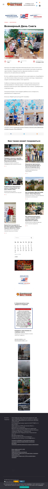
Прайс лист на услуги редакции (19, 452)
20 (23, 248)
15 (28, 247)
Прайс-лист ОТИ (16, 454)
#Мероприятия (9, 56)
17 (15, 248)
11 (17, 247)
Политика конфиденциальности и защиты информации (25, 444)
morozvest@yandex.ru (29, 5)
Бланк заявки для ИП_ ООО (18, 449)
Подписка (6, 419)
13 (23, 247)
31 (15, 252)
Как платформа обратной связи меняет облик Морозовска (34, 193)
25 (18, 250)
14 (25, 247)
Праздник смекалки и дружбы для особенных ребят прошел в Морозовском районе (13, 160)
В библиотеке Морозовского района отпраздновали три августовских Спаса (12, 188)
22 (28, 248)
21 (25, 248)
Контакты (6, 417)
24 (15, 250)
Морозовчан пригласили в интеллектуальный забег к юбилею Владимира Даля (33, 166)
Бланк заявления (16, 450)
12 (20, 247)
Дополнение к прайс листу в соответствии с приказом (25, 453)
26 (20, 250)
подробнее (29, 483)
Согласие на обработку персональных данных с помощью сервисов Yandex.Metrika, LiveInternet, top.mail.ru (23, 442)
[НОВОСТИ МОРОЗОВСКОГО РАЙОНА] (24, 328)
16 (31, 247)
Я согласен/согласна (24, 487)
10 (15, 247)
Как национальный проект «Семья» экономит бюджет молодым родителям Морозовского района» (32, 218)
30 (31, 250)
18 (17, 248)
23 (31, 248)
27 (23, 250)
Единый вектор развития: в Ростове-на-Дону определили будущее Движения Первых (13, 227)
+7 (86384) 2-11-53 (29, 3)
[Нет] (46, 485)
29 (28, 250)
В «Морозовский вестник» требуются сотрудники (22, 304)
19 (20, 248)
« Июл (16, 256)
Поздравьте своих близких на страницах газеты (23, 331)
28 (26, 250)
